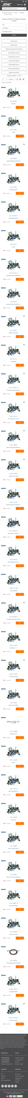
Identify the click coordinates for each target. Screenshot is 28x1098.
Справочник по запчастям (18, 1079)
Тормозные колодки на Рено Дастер (14, 49)
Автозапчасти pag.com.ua (7, 12)
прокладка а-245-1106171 (13, 418)
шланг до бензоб (13, 934)
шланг (13, 762)
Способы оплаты (19, 1059)
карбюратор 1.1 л (13, 648)
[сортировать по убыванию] (17, 79)
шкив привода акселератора (13, 161)
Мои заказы (18, 1074)
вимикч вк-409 (13, 734)
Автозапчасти (14, 41)
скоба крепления (13, 991)
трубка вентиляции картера (13, 619)
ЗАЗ (2, 1074)
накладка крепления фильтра (13, 275)
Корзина (17, 1081)
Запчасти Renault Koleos (14, 68)
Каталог (16, 12)
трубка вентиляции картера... (13, 390)
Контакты (17, 1062)
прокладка (13, 361)
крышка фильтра (13, 189)
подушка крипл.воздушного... (13, 304)
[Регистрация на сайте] (26, 1)
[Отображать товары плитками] (20, 79)
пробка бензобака (13, 676)
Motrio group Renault (5, 1080)
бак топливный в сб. (13, 791)
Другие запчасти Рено (14, 72)
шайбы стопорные (13, 333)
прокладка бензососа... (13, 562)
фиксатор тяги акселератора (13, 877)
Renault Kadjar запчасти (14, 64)
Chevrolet (3, 1076)
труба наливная (13, 590)
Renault (3, 1078)
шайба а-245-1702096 (13, 476)
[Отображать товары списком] (23, 79)
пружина (13, 103)
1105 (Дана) (21, 12)
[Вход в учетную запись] (23, 1)
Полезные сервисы (19, 1076)
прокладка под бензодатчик (13, 963)
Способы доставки (19, 1057)
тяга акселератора (13, 905)
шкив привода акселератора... (13, 447)
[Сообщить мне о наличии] (20, 107)
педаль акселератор (13, 705)
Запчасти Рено (14, 45)
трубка (13, 132)
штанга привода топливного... (13, 504)
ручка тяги (13, 819)
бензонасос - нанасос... (13, 533)
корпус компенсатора (13, 848)
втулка (13, 247)
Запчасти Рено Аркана (14, 60)
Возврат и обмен (19, 1064)
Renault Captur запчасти (14, 56)
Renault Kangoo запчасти (14, 53)
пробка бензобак (13, 1020)
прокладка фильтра (13, 218)
